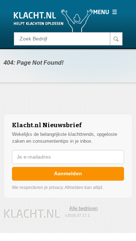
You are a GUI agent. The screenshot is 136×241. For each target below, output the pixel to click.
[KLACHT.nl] (53, 20)
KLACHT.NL (32, 213)
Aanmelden (68, 173)
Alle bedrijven (83, 208)
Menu (105, 12)
